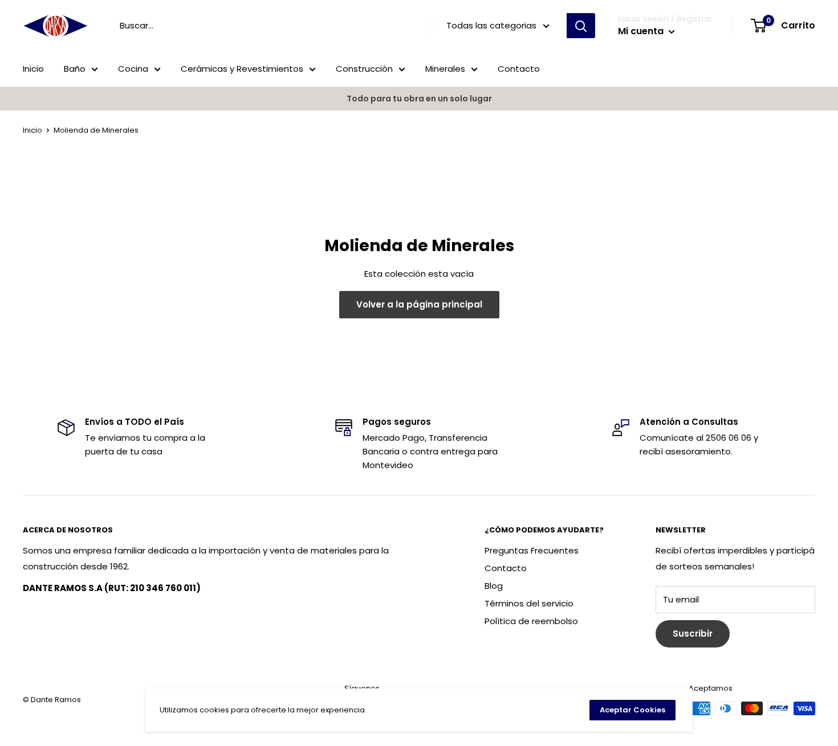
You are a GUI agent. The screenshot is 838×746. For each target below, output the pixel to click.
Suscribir (693, 634)
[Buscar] (581, 25)
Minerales (445, 69)
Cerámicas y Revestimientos (242, 69)
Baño (75, 69)
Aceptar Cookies (632, 709)
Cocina (133, 69)
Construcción (364, 69)
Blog (494, 586)
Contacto (519, 69)
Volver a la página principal (419, 304)
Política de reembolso (531, 621)
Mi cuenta (642, 31)
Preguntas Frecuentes (532, 550)
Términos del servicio (529, 603)
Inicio (33, 69)
